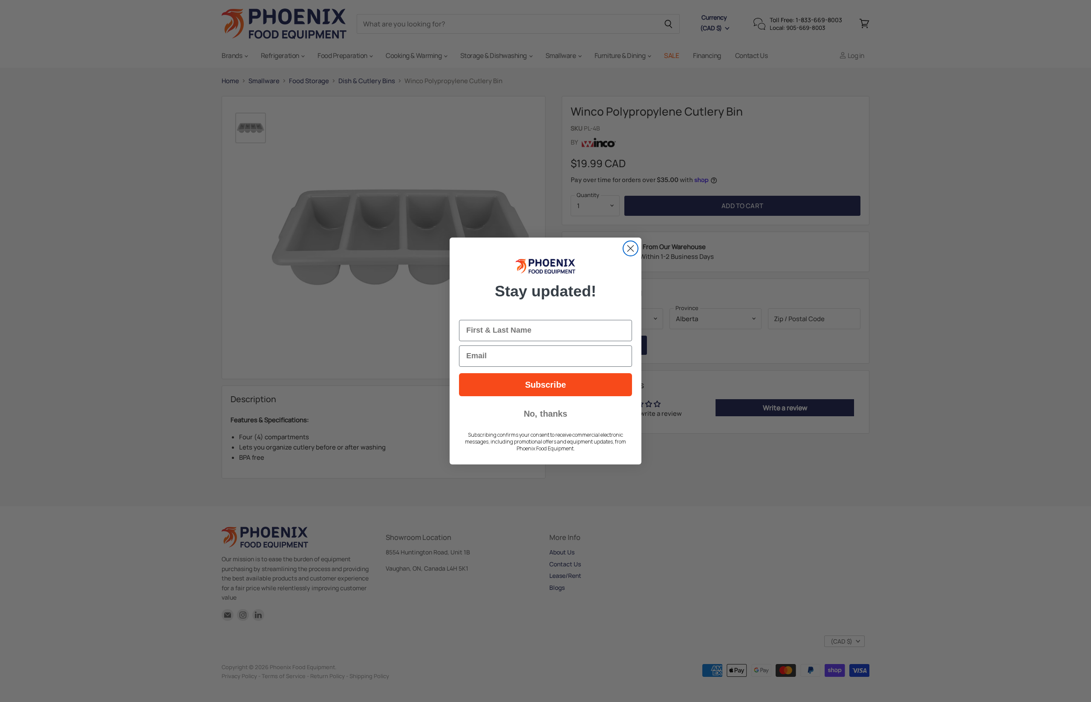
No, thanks (545, 413)
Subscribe (545, 384)
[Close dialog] (630, 248)
